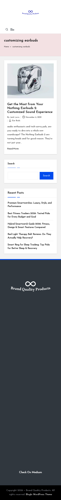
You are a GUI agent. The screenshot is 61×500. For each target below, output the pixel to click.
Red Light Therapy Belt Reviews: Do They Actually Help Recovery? (29, 236)
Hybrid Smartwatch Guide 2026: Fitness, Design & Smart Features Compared (29, 225)
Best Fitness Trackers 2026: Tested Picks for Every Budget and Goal (29, 215)
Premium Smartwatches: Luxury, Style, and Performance (30, 204)
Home (6, 47)
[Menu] (12, 29)
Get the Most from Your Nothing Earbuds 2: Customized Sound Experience (30, 108)
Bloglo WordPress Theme (39, 494)
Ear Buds (16, 121)
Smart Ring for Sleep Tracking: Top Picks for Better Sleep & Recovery (29, 246)
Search (11, 164)
